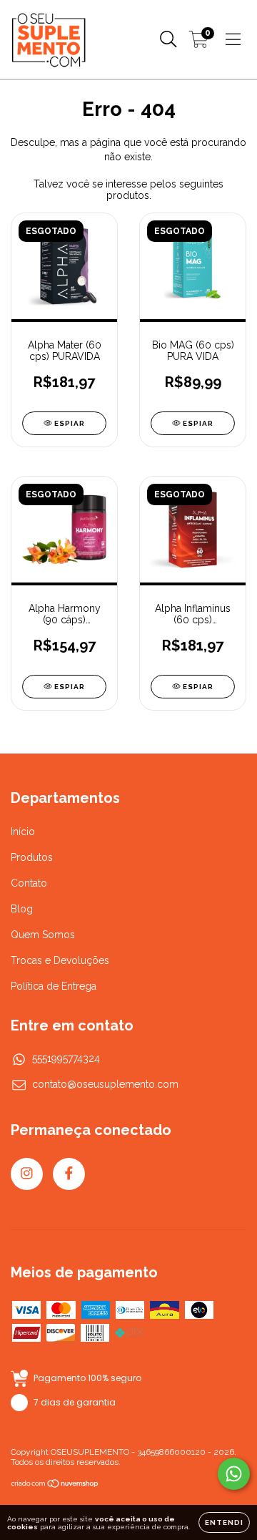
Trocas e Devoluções (60, 960)
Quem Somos (43, 934)
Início (23, 831)
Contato (29, 883)
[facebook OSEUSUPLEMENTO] (69, 1174)
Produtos (32, 857)
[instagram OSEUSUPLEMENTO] (27, 1174)
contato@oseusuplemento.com (105, 1084)
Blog (22, 909)
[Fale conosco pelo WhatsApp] (234, 1474)
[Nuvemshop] (55, 1486)
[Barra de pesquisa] (168, 39)
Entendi (224, 1522)
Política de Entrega (53, 986)
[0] (198, 43)
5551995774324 (66, 1058)
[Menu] (233, 39)
